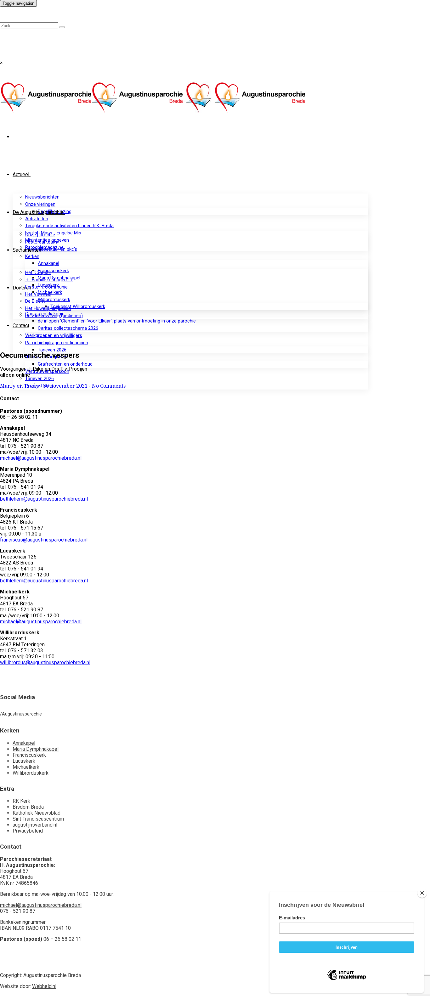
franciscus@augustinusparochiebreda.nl (44, 540)
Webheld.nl (44, 986)
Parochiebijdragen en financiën (56, 342)
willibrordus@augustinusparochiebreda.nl (45, 662)
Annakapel (48, 263)
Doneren (22, 288)
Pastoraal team (41, 242)
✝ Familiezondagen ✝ (49, 280)
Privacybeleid (28, 831)
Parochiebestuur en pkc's (51, 249)
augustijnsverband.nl (35, 825)
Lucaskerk (24, 761)
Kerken (32, 256)
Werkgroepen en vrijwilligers (53, 335)
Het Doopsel (38, 272)
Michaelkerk (26, 767)
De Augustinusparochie (38, 212)
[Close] (422, 893)
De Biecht (35, 301)
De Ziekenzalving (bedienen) (54, 315)
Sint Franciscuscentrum (38, 819)
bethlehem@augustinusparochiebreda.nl (44, 499)
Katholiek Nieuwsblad (36, 813)
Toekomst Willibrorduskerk (77, 306)
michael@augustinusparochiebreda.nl (41, 458)
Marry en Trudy (20, 386)
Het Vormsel (38, 294)
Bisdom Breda (28, 807)
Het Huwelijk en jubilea (48, 308)
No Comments (109, 386)
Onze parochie (40, 235)
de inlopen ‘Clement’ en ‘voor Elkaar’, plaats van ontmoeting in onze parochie (117, 321)
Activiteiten (36, 219)
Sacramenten (27, 250)
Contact (21, 325)
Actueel (21, 174)
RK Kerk (21, 801)
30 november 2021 (66, 386)
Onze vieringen (40, 204)
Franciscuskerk (53, 270)
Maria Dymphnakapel (36, 749)
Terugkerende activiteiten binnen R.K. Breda (69, 225)
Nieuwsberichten (42, 197)
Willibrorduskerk (54, 299)
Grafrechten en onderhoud (65, 364)
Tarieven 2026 (52, 350)
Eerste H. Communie (46, 287)
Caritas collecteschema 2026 (68, 328)
